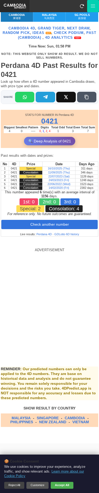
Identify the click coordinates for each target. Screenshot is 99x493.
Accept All (62, 485)
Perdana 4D (44, 234)
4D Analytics (59, 38)
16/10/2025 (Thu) (59, 168)
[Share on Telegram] (45, 97)
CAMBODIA (75, 418)
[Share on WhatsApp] (24, 97)
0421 (49, 121)
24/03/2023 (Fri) (59, 180)
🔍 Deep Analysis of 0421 (49, 141)
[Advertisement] (49, 302)
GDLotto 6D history (66, 234)
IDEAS (39, 33)
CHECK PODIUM (69, 33)
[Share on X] (66, 97)
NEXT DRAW (78, 28)
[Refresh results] (82, 6)
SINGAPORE (48, 418)
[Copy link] (86, 97)
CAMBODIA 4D (21, 28)
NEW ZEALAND (52, 422)
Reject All (14, 485)
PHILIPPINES (21, 422)
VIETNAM (80, 422)
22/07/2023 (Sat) (59, 176)
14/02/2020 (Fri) (59, 187)
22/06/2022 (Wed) (59, 184)
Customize (37, 485)
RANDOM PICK (16, 33)
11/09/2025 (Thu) (59, 172)
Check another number (49, 224)
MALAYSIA (21, 418)
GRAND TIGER (51, 28)
